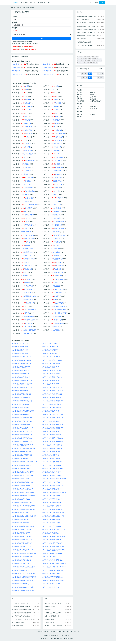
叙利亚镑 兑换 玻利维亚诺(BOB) (22, 401)
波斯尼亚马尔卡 (29, 238)
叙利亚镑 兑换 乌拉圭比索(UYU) (52, 448)
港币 (26, 93)
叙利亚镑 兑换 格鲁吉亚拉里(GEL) (22, 523)
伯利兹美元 (28, 245)
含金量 (84, 60)
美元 (57, 86)
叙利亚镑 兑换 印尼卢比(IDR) (21, 377)
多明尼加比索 (27, 255)
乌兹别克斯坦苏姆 (29, 320)
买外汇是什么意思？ (50, 619)
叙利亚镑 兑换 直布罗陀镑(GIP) (51, 523)
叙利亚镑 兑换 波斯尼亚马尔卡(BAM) (23, 496)
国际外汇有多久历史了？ (51, 606)
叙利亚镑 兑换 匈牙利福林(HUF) (22, 451)
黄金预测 (93, 99)
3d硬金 (94, 56)
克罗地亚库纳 (59, 160)
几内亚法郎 (57, 269)
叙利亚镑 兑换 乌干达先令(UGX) (52, 573)
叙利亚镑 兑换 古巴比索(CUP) (51, 407)
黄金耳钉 (79, 60)
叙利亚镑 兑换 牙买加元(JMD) (51, 451)
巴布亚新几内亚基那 (31, 204)
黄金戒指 (94, 58)
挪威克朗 (58, 177)
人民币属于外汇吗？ (50, 622)
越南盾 (27, 201)
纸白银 (79, 109)
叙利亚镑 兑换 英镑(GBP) (50, 353)
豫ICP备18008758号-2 (67, 638)
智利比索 (56, 201)
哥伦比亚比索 (28, 150)
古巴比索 (56, 150)
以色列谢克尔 (29, 198)
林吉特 (57, 123)
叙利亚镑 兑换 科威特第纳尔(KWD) (23, 418)
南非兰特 (26, 116)
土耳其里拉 (57, 188)
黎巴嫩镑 (27, 167)
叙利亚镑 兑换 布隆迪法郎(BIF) (51, 496)
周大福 (79, 62)
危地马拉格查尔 (30, 191)
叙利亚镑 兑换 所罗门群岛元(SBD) (22, 475)
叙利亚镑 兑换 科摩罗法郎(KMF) (52, 540)
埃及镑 (56, 127)
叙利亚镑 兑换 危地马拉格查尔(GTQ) (23, 448)
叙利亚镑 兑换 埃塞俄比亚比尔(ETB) (53, 516)
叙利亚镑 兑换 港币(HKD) (20, 350)
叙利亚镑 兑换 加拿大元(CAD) (21, 360)
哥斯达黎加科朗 (28, 249)
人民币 (27, 86)
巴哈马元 (28, 242)
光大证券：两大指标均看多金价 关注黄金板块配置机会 (22, 603)
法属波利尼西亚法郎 (29, 330)
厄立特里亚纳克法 (29, 259)
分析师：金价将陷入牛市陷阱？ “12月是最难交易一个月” (22, 613)
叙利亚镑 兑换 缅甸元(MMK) (21, 468)
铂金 (30, 2)
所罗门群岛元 (29, 218)
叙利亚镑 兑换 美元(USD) (50, 343)
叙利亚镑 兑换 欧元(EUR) (20, 346)
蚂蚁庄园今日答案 (49, 631)
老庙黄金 (94, 60)
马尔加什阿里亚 (59, 289)
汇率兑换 (93, 114)
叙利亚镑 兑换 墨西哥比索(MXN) (52, 377)
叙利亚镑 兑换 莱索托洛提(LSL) (52, 462)
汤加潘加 (27, 313)
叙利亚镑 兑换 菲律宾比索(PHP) (52, 404)
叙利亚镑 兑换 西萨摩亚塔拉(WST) (22, 580)
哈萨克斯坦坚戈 (28, 154)
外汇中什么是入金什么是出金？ (53, 613)
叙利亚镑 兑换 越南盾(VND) (20, 458)
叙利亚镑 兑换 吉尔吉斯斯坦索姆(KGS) (54, 536)
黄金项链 (99, 58)
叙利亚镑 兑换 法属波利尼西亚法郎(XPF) (24, 587)
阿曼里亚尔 (29, 127)
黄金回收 (93, 97)
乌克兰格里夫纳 (29, 316)
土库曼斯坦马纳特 (60, 310)
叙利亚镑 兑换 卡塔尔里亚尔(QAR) (52, 414)
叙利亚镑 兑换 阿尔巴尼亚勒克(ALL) (53, 485)
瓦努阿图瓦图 (58, 320)
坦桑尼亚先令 (58, 184)
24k (91, 62)
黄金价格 (79, 93)
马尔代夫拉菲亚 (59, 293)
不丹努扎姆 (57, 242)
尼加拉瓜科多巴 (29, 215)
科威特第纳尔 (30, 160)
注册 (102, 2)
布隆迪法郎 (57, 238)
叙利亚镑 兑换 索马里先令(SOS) (22, 441)
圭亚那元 (25, 272)
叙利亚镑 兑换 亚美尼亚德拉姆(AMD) (23, 489)
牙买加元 (55, 194)
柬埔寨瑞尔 (27, 282)
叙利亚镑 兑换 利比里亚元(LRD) (52, 543)
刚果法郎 (57, 245)
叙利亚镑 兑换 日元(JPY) (50, 346)
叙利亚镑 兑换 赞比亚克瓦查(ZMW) (23, 590)
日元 (54, 89)
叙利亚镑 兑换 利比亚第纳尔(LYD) (22, 465)
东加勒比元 (28, 326)
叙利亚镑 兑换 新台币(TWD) (51, 357)
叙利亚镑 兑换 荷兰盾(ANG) (51, 411)
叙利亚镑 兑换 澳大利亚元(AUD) (52, 360)
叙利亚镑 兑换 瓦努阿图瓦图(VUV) (53, 577)
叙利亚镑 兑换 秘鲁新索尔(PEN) (52, 431)
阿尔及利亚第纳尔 (58, 221)
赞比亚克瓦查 (28, 333)
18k (97, 56)
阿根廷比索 (27, 123)
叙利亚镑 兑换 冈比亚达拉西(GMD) (23, 526)
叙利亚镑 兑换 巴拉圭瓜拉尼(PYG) (52, 387)
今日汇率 (79, 114)
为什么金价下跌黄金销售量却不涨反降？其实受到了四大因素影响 (22, 609)
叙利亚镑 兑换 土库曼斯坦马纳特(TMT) (54, 567)
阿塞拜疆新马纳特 (59, 235)
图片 (49, 2)
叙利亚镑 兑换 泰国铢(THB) (50, 367)
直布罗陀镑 (59, 265)
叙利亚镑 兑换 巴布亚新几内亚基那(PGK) (24, 462)
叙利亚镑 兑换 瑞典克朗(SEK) (51, 374)
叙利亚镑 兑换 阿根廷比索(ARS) (22, 380)
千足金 (84, 56)
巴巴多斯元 (58, 225)
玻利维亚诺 (28, 143)
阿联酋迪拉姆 (29, 225)
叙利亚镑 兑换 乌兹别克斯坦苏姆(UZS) (24, 577)
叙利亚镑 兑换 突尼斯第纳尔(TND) (22, 445)
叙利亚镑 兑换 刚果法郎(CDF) (51, 502)
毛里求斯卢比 (28, 171)
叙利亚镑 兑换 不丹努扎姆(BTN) (52, 499)
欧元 (27, 89)
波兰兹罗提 (58, 140)
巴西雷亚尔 (28, 106)
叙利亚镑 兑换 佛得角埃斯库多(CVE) (23, 509)
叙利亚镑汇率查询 (28, 7)
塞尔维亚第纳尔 (29, 299)
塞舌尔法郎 (57, 218)
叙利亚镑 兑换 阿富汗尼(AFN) (21, 485)
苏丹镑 (55, 299)
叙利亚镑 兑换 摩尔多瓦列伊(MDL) (22, 546)
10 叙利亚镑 (46, 64)
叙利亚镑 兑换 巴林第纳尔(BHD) (22, 390)
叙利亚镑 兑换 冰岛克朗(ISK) (21, 397)
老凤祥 (89, 58)
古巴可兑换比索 (55, 249)
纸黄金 (79, 97)
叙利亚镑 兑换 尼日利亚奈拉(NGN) (53, 512)
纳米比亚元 (57, 296)
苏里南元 (26, 306)
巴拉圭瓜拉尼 (58, 130)
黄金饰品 (89, 60)
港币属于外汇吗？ (49, 609)
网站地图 (56, 638)
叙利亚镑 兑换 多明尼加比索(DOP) (22, 512)
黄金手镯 (79, 58)
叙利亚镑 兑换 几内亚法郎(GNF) (52, 526)
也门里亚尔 (56, 330)
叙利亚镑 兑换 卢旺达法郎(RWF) (52, 465)
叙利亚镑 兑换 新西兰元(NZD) (51, 370)
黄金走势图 (80, 101)
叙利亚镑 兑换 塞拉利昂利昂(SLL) (52, 560)
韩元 (55, 93)
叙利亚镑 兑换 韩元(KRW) (50, 350)
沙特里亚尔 (28, 181)
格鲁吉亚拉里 (29, 265)
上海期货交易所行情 (96, 101)
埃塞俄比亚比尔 (58, 259)
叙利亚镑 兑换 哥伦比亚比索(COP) (22, 407)
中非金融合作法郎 (58, 323)
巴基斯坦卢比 (27, 130)
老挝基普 (57, 164)
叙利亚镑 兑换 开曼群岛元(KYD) (22, 543)
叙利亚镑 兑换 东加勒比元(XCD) (22, 584)
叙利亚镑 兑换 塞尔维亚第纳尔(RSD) (23, 556)
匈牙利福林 (26, 194)
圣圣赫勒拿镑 (30, 303)
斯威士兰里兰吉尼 (59, 306)
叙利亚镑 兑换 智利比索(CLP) (51, 458)
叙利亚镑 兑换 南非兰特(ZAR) (21, 374)
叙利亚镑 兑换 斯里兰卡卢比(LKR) (52, 438)
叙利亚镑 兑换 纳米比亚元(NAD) (52, 553)
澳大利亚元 (58, 103)
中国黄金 (89, 56)
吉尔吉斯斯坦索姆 (59, 279)
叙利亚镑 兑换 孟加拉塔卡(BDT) (22, 431)
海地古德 (25, 276)
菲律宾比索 (57, 147)
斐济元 (27, 262)
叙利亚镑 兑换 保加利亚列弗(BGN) (53, 394)
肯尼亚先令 (26, 164)
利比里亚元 (56, 286)
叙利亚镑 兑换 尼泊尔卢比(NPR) (52, 472)
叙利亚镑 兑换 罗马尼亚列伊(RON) (53, 424)
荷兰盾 (57, 154)
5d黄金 (87, 62)
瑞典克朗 (58, 116)
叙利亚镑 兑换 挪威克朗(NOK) (51, 435)
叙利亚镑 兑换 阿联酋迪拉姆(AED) (22, 482)
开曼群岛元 (29, 286)
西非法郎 (56, 326)
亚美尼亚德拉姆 (26, 232)
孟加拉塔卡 (26, 174)
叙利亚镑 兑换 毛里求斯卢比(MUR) (23, 428)
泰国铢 (56, 110)
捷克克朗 (26, 157)
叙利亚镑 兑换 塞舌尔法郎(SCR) (52, 475)
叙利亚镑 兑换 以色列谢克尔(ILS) (22, 455)
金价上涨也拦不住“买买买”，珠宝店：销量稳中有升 (22, 619)
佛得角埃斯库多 (29, 252)
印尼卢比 (27, 120)
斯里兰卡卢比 (57, 181)
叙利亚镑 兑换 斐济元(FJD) (20, 519)
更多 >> (101, 69)
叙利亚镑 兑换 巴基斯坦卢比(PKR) (22, 387)
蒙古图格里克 (58, 171)
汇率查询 (18, 7)
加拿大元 (27, 103)
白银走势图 (93, 109)
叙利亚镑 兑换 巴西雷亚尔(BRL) (22, 363)
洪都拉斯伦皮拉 (58, 272)
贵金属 (83, 62)
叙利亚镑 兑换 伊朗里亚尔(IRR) (21, 536)
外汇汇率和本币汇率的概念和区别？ (54, 625)
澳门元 (27, 113)
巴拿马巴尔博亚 (60, 133)
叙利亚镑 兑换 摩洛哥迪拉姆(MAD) (23, 435)
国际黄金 (79, 95)
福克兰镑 (59, 262)
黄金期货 (99, 60)
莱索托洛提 (57, 204)
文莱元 (27, 221)
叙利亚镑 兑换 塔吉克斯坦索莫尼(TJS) (24, 567)
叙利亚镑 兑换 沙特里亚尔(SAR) (22, 438)
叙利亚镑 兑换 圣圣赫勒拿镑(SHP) (22, 560)
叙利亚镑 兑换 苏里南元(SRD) (21, 563)
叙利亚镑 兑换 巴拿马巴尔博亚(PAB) (53, 390)
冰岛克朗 (25, 140)
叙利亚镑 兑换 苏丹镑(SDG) (50, 556)
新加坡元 (27, 99)
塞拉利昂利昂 (59, 303)
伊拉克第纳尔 (58, 276)
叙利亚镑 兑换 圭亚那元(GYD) (21, 529)
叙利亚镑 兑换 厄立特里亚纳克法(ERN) (24, 516)
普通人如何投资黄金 (17, 625)
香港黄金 (93, 95)
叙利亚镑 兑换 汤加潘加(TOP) (21, 570)
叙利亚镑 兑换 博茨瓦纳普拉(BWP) (53, 401)
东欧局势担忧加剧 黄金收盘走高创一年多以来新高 (22, 606)
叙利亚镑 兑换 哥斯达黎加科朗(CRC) (23, 506)
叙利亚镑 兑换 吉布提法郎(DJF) (52, 509)
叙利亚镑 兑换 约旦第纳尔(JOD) (52, 455)
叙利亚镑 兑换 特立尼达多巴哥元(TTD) (54, 570)
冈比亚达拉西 (28, 269)
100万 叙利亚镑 (17, 74)
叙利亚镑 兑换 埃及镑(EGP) (50, 384)
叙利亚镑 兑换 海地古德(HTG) (21, 533)
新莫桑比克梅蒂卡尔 (30, 296)
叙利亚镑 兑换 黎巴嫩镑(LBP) (21, 424)
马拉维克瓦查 (58, 211)
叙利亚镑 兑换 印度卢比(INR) (51, 363)
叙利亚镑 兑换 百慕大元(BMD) (21, 394)
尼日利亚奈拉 (57, 255)
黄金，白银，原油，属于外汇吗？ (53, 603)
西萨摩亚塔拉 (29, 323)
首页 (22, 2)
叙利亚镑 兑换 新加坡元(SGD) (21, 357)
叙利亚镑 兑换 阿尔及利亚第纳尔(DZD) (54, 479)
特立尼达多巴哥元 (60, 313)
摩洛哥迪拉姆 (29, 177)
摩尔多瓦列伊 (28, 289)
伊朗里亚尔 (29, 279)
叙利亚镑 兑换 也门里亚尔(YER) (52, 587)
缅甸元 (26, 211)
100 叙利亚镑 (16, 67)
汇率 (38, 2)
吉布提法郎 (56, 252)
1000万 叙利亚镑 (47, 74)
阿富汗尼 (27, 228)
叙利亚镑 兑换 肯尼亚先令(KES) (22, 421)
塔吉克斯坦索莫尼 (30, 310)
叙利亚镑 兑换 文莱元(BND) (20, 479)
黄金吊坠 (95, 62)
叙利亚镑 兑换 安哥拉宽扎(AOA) (52, 489)
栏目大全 (76, 631)
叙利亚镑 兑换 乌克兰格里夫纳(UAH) (23, 573)
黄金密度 (85, 58)
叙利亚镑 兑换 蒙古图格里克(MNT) (53, 428)
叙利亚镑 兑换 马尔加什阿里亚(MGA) (53, 546)
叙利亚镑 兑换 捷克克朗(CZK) (21, 414)
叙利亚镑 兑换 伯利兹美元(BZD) (22, 502)
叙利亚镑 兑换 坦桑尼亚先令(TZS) (52, 441)
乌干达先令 (57, 316)
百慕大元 (28, 137)
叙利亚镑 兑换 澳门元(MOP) (20, 370)
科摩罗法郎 (56, 282)
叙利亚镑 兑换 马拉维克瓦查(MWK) (53, 468)
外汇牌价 (79, 116)
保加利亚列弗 (59, 137)
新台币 (56, 99)
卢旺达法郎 (57, 208)
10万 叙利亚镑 (46, 71)
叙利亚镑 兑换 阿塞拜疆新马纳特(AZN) (54, 492)
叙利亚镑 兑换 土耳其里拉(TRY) (52, 445)
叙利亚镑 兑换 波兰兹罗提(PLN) (52, 397)
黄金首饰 (79, 56)
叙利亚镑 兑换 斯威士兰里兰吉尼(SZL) (54, 563)
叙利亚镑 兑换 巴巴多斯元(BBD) (52, 482)
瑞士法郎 (28, 110)
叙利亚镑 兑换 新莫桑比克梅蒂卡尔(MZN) (25, 553)
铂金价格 (93, 93)
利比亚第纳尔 (29, 208)
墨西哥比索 (56, 120)
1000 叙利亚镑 (46, 67)
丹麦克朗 (28, 147)
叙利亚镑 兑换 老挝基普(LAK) (51, 421)
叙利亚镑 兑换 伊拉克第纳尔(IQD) (52, 533)
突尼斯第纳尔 (29, 188)
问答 (45, 2)
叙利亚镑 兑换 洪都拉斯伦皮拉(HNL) (53, 529)
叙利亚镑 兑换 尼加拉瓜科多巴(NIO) (23, 472)
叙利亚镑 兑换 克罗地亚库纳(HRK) (52, 418)
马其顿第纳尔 (28, 293)
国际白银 (93, 106)
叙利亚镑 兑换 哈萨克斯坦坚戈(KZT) (23, 411)
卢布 (25, 96)
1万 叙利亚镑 (16, 71)
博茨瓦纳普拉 (58, 143)
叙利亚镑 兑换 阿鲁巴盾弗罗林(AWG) (23, 492)
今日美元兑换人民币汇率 (64, 631)
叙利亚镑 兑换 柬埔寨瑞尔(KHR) (22, 540)
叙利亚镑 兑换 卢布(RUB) (20, 353)
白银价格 (79, 106)
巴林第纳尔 (29, 133)
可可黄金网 (15, 3)
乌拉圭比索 (57, 191)
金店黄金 (79, 99)
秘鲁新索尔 (58, 174)
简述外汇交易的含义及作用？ (52, 616)
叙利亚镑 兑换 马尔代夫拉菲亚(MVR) (53, 550)
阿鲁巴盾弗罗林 (29, 235)
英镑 (57, 96)
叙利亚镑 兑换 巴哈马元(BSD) (21, 499)
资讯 (41, 2)
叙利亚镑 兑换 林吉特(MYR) (51, 380)
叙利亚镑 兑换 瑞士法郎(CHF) (21, 367)
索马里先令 (26, 184)
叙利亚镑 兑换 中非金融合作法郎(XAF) (54, 580)
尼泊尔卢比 (56, 215)
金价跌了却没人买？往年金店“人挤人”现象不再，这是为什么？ (22, 616)
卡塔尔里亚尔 (59, 157)
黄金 (26, 2)
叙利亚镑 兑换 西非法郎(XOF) (51, 584)
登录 (96, 2)
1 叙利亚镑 (15, 64)
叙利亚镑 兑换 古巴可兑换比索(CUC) (53, 506)
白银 (34, 2)
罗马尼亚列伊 (59, 167)
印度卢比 (57, 106)
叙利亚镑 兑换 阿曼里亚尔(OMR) (22, 384)
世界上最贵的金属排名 (18, 622)
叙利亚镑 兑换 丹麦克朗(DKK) (21, 404)
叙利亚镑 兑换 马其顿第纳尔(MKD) (23, 550)
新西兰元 (57, 113)
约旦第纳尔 (59, 198)
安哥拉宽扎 (56, 232)
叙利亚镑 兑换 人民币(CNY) (20, 343)
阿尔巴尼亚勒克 (59, 228)
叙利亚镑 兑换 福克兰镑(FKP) (51, 519)
